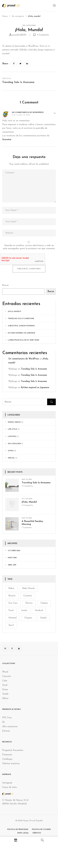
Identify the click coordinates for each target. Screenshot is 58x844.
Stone (5, 690)
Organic (28, 618)
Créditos (36, 833)
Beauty (11, 596)
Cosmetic (27, 596)
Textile (5, 694)
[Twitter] (20, 64)
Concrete (6, 676)
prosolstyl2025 (19, 35)
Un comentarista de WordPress (23, 359)
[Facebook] (14, 64)
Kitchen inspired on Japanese (21, 333)
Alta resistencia (9, 727)
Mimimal (12, 618)
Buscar (5, 285)
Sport (11, 625)
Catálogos (7, 759)
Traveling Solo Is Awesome (21, 318)
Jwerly (24, 610)
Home (5, 16)
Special (11, 458)
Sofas (10, 451)
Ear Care (13, 603)
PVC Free (7, 718)
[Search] (51, 402)
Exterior (6, 731)
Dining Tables (14, 422)
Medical (39, 610)
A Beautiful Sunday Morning (21, 326)
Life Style (12, 429)
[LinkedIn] (27, 64)
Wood (5, 672)
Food (10, 610)
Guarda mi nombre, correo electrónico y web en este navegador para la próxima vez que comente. (29, 247)
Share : (5, 64)
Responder (55, 113)
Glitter (5, 698)
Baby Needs (28, 588)
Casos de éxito (9, 787)
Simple (43, 618)
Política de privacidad (17, 829)
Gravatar (6, 140)
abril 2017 (12, 565)
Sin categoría (18, 16)
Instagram (7, 783)
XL (3, 722)
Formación (7, 755)
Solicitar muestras (11, 764)
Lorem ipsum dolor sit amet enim (23, 340)
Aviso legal (23, 833)
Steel (4, 685)
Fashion (44, 603)
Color (4, 681)
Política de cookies (41, 829)
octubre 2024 (14, 551)
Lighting (12, 436)
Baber (11, 588)
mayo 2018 (12, 558)
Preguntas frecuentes (12, 750)
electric (29, 603)
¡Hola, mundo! (14, 311)
